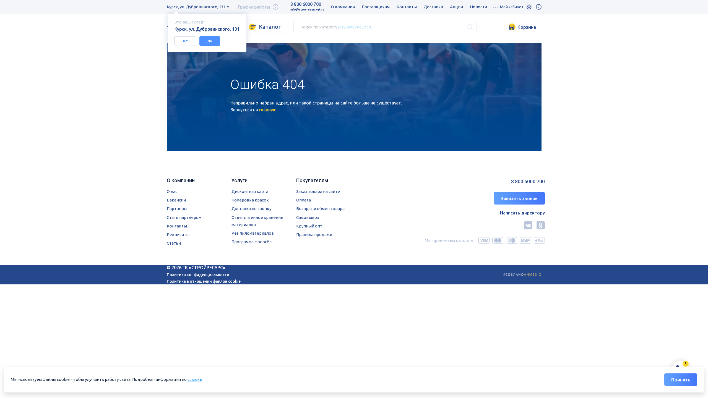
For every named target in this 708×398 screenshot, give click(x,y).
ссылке (195, 379)
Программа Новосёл (251, 241)
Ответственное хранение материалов (257, 221)
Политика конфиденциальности (198, 275)
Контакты (407, 6)
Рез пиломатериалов (252, 233)
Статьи (174, 243)
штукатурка (349, 26)
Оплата (303, 200)
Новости (478, 6)
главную (268, 109)
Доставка (433, 6)
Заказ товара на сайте (318, 191)
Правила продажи (314, 234)
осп (367, 26)
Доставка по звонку (251, 208)
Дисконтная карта (249, 191)
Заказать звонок (519, 198)
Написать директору (522, 212)
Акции (456, 6)
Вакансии (176, 200)
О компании (343, 6)
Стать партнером (184, 217)
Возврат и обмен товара (320, 208)
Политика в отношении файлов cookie (204, 281)
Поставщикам (376, 6)
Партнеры (177, 208)
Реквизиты (178, 234)
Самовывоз (307, 217)
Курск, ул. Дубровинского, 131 (196, 6)
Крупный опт (309, 226)
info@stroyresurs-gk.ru (307, 9)
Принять (680, 379)
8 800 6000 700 (305, 4)
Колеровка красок (250, 200)
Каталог (270, 26)
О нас (172, 191)
